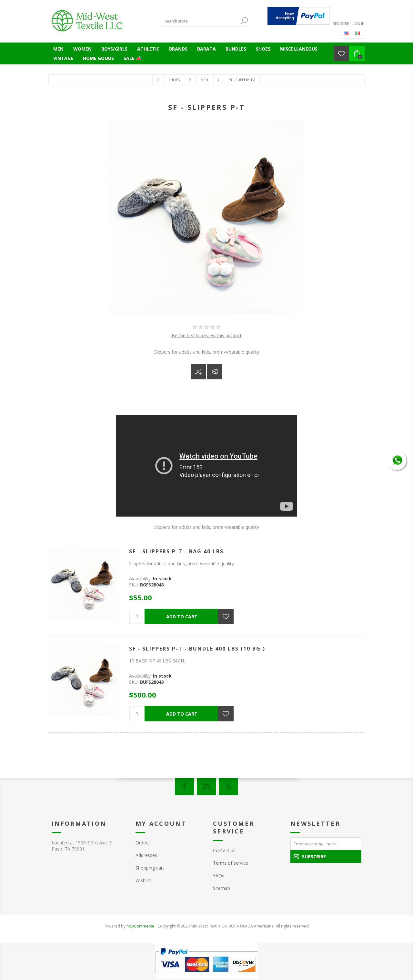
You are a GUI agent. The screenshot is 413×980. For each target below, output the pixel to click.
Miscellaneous (298, 49)
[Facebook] (184, 786)
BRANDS (178, 49)
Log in (358, 23)
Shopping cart (150, 868)
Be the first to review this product (207, 335)
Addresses (146, 855)
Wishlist (143, 880)
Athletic (148, 49)
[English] (346, 33)
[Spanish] (357, 33)
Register (341, 23)
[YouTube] (206, 786)
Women (82, 49)
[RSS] (228, 786)
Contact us (224, 850)
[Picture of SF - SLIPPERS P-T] (206, 312)
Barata (206, 49)
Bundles (236, 49)
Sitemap (221, 888)
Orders (143, 843)
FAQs (218, 875)
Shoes (263, 49)
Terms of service (230, 863)
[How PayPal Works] (298, 16)
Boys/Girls (114, 49)
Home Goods (98, 58)
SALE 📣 (132, 58)
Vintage (63, 58)
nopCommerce (140, 926)
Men (58, 49)
